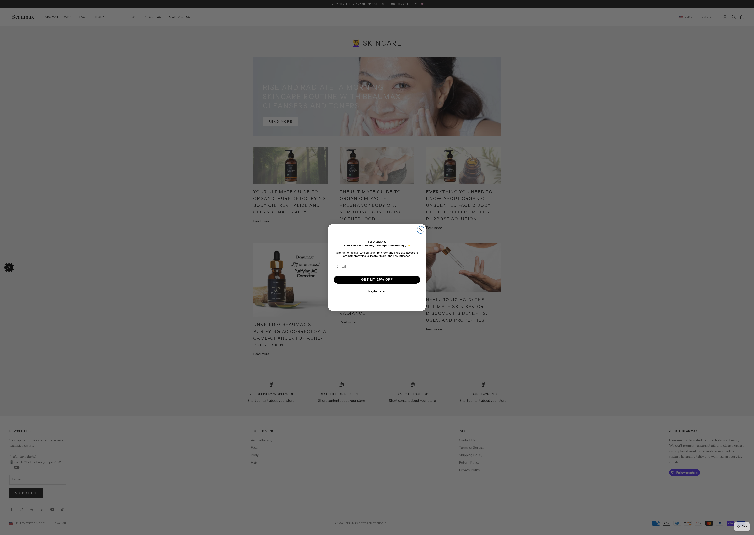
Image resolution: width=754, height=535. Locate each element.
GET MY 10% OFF (377, 279)
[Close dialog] (420, 229)
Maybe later (377, 291)
